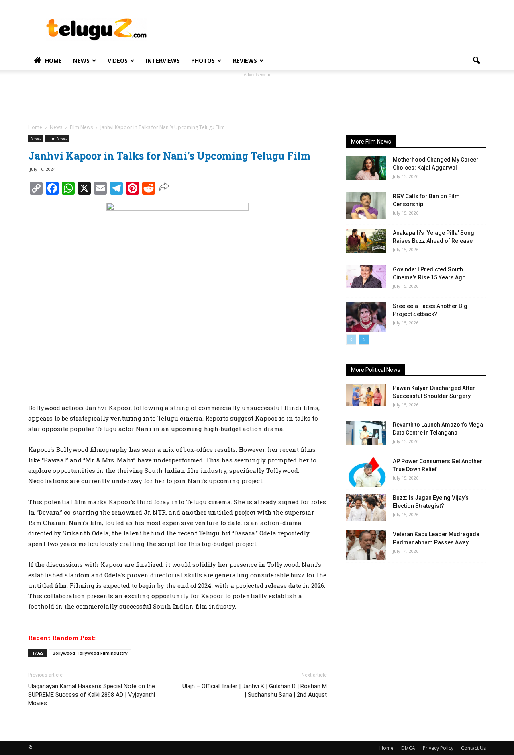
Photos (203, 60)
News (81, 60)
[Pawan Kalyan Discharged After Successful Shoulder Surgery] (366, 395)
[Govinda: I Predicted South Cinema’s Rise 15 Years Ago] (366, 276)
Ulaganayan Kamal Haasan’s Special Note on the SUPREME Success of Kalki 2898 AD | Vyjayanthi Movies (91, 695)
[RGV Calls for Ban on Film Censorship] (366, 205)
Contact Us (473, 748)
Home (53, 60)
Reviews (245, 60)
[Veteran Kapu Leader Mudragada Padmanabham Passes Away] (366, 545)
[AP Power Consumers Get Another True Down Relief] (366, 472)
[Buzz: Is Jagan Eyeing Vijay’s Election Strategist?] (366, 507)
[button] (476, 60)
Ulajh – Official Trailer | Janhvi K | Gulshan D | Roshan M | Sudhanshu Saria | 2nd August (254, 690)
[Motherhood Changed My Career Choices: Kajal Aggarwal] (366, 168)
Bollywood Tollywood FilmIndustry (90, 653)
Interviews (163, 60)
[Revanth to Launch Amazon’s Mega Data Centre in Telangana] (366, 433)
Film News (57, 139)
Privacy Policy (438, 748)
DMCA (408, 748)
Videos (118, 60)
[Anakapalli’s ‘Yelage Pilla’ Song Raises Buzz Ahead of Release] (366, 241)
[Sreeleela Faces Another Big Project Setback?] (366, 317)
